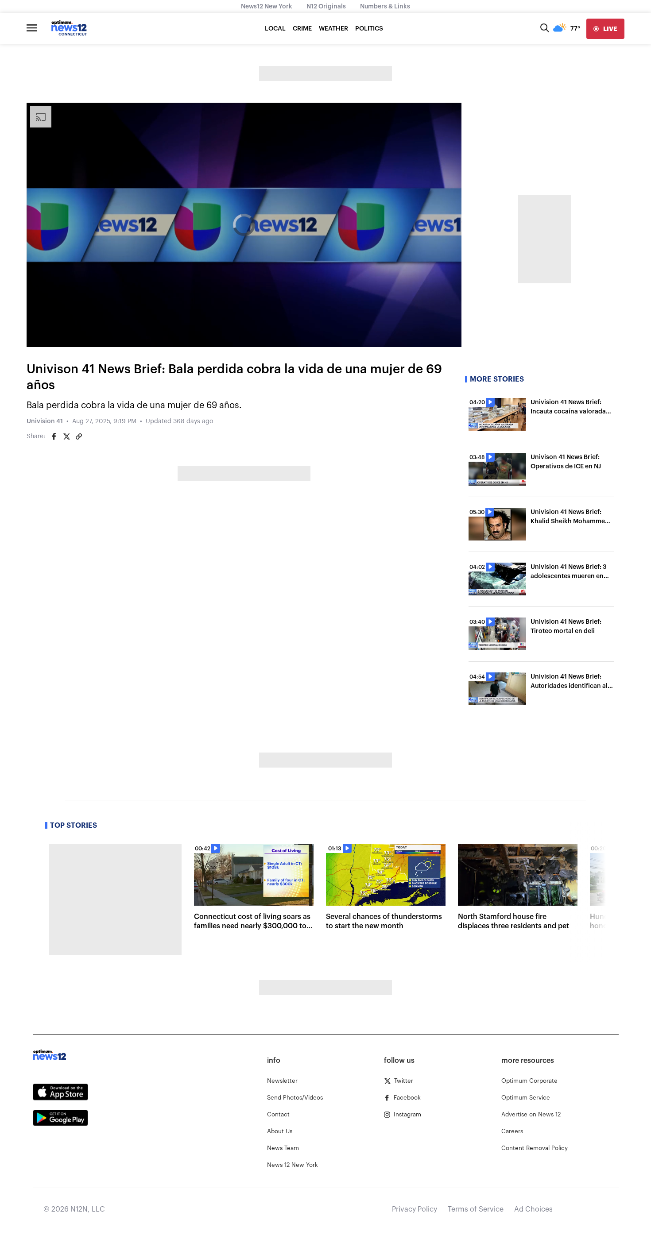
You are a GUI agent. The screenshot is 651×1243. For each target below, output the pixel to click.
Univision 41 (45, 421)
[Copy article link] (78, 436)
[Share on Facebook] (54, 436)
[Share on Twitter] (66, 436)
